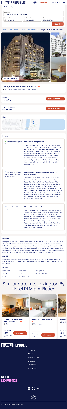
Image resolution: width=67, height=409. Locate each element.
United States (13, 30)
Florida (23, 30)
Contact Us (31, 350)
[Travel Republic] (13, 2)
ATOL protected (32, 368)
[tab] (6, 7)
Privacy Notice (32, 354)
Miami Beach (32, 30)
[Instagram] (38, 389)
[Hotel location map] (33, 124)
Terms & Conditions (33, 357)
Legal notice (31, 361)
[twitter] (33, 389)
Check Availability (56, 99)
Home (4, 30)
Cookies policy (32, 364)
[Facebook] (29, 389)
